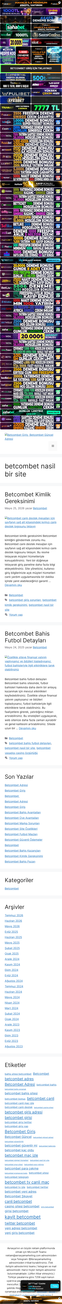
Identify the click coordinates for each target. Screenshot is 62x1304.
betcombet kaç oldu (19, 1150)
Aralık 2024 (12, 959)
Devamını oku (13, 585)
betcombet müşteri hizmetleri (16, 1160)
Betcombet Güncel (18, 1137)
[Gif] (31, 184)
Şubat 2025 (12, 948)
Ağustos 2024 (14, 980)
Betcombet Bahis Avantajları (23, 812)
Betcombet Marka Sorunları (22, 823)
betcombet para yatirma (34, 1164)
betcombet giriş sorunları (25, 600)
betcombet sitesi (39, 1172)
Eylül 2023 (11, 1041)
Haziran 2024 (13, 991)
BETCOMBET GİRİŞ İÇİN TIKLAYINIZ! (31, 68)
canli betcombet (18, 1201)
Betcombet (16, 595)
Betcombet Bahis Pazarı (20, 861)
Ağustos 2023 (14, 1046)
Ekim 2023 (11, 1035)
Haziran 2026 (13, 920)
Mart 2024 (11, 1008)
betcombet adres (19, 1079)
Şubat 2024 (12, 1013)
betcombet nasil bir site (20, 748)
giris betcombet (47, 1207)
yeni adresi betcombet (21, 1228)
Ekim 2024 (11, 970)
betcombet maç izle (21, 1155)
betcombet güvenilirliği (14, 1142)
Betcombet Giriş (15, 790)
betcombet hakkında (47, 1146)
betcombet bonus (15, 1098)
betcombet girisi (18, 1117)
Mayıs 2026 (12, 926)
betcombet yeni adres (20, 1192)
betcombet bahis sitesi (21, 1093)
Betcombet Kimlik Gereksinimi (28, 497)
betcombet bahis (46, 1084)
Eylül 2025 (11, 931)
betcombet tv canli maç (27, 1182)
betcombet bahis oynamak (15, 1089)
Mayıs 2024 (12, 997)
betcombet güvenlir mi (21, 1145)
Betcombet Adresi (16, 785)
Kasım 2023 (12, 1030)
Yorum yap (16, 614)
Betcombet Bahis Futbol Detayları (27, 637)
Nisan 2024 (12, 1002)
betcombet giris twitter (18, 1122)
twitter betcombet (20, 1223)
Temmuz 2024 (14, 986)
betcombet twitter (37, 1187)
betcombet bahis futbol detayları (30, 743)
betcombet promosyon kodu (16, 1173)
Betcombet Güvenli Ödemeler (23, 839)
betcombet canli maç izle (19, 1103)
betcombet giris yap (16, 1126)
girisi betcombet (16, 1211)
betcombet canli (40, 1098)
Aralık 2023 (12, 1024)
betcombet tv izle (15, 1187)
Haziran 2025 (13, 937)
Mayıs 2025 (12, 942)
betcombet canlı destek (18, 1107)
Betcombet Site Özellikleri (21, 828)
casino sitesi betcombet (22, 1206)
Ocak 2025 (12, 953)
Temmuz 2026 (14, 915)
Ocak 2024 (12, 1019)
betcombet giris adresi (23, 1112)
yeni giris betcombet (19, 1233)
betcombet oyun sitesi (14, 1164)
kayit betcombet (23, 1217)
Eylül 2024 (11, 975)
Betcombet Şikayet (18, 1196)
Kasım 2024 (12, 964)
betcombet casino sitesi (43, 1107)
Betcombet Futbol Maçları (21, 834)
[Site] (31, 115)
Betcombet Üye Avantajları (22, 817)
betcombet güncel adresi (43, 1137)
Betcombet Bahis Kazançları (23, 850)
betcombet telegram (17, 1177)
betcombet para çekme (21, 1168)
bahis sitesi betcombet (18, 1073)
